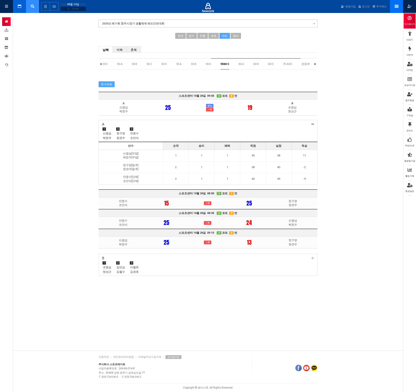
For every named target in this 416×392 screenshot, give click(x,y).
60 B (256, 64)
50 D (164, 64)
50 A (119, 64)
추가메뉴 (381, 6)
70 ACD (287, 64)
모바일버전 (173, 357)
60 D (271, 64)
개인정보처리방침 (123, 356)
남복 (106, 49)
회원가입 (350, 6)
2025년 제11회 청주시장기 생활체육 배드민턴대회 (133, 23)
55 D (208, 64)
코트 (213, 35)
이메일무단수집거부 (149, 356)
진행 (202, 35)
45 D (105, 64)
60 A (241, 64)
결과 (236, 35)
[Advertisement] (208, 313)
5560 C (225, 64)
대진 (225, 35)
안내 (180, 35)
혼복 (134, 49)
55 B (193, 64)
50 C (149, 64)
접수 (191, 35)
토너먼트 (106, 84)
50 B (134, 64)
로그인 (366, 6)
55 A (179, 64)
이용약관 (104, 356)
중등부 (305, 64)
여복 (120, 49)
